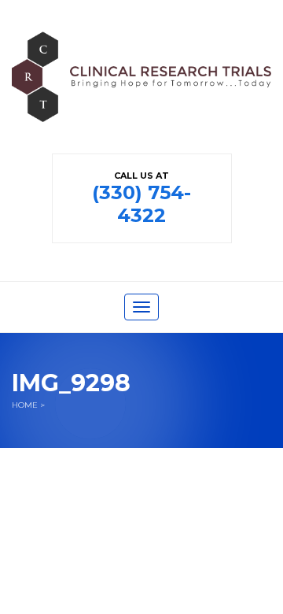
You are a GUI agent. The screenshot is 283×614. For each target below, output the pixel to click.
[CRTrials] (141, 91)
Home (25, 405)
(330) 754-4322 (141, 204)
